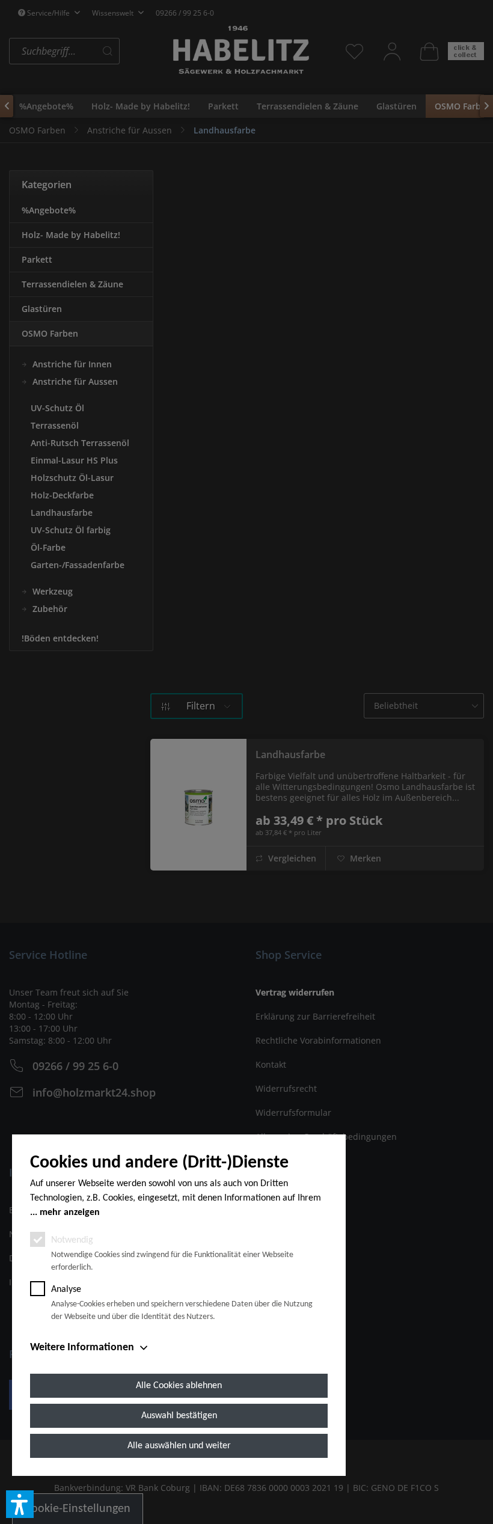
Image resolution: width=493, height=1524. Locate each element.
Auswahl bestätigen (179, 1416)
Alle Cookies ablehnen (179, 1386)
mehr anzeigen (70, 1212)
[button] (20, 1504)
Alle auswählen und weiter (179, 1446)
